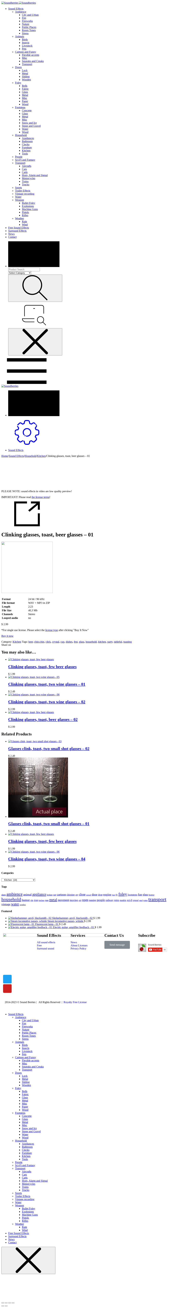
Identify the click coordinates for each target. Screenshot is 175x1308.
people (101, 900)
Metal (25, 73)
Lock (25, 70)
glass (81, 641)
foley (122, 894)
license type (51, 630)
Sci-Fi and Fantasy (25, 159)
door (94, 894)
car (54, 894)
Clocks (25, 144)
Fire (24, 17)
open (85, 900)
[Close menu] (35, 341)
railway (109, 900)
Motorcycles (28, 178)
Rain (24, 221)
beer (30, 641)
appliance (39, 894)
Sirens (25, 33)
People (18, 156)
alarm (3, 895)
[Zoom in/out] (13, 1302)
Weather (19, 218)
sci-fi (129, 900)
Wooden (26, 79)
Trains (25, 181)
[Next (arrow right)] (6, 1305)
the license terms (40, 497)
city (76, 895)
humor (26, 900)
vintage (5, 904)
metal (53, 900)
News (11, 233)
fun (140, 894)
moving (74, 900)
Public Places (29, 27)
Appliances (28, 138)
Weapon (19, 199)
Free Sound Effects (18, 227)
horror (151, 894)
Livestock (27, 45)
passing (92, 900)
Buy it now (7, 635)
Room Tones (29, 30)
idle (31, 900)
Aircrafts (26, 166)
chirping (71, 894)
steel (141, 900)
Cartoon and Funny (25, 51)
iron (36, 900)
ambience (14, 894)
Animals (19, 36)
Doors (18, 67)
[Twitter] (7, 979)
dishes (69, 641)
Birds (25, 39)
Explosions (28, 206)
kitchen (102, 641)
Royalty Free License (75, 1002)
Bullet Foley (28, 203)
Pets (24, 48)
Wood (25, 104)
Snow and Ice (29, 122)
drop (100, 894)
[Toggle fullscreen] (9, 1302)
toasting (127, 641)
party (110, 641)
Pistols (25, 212)
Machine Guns (30, 209)
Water (25, 129)
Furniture (27, 147)
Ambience (20, 11)
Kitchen (26, 150)
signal (136, 900)
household (91, 641)
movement (63, 900)
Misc (24, 58)
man (47, 900)
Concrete (27, 110)
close (82, 894)
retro (116, 900)
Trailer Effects (22, 190)
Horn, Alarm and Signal (35, 175)
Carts (25, 172)
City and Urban (30, 14)
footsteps (132, 894)
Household (21, 135)
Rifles (25, 215)
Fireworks (27, 21)
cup (62, 641)
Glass (25, 91)
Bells (24, 85)
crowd (88, 895)
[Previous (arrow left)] (2, 1305)
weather (23, 905)
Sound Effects (15, 8)
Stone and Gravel (31, 125)
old (80, 900)
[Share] (6, 1302)
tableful (118, 641)
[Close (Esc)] (2, 1302)
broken (49, 895)
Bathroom (27, 141)
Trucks (25, 184)
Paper (25, 101)
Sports (18, 187)
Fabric (25, 88)
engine (107, 894)
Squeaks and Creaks (33, 61)
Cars (24, 169)
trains (145, 900)
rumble (123, 900)
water (15, 904)
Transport (27, 64)
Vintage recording (24, 193)
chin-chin (39, 641)
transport (157, 899)
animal (27, 894)
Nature (25, 24)
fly (117, 895)
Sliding (26, 76)
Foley (18, 82)
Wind (25, 224)
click (48, 641)
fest (76, 641)
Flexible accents (30, 54)
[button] (117, 945)
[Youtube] (7, 988)
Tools (25, 153)
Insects (25, 42)
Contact (12, 236)
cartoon (61, 894)
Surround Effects (17, 230)
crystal (55, 641)
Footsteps (20, 107)
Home (4, 456)
